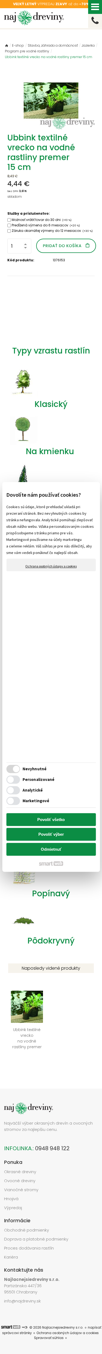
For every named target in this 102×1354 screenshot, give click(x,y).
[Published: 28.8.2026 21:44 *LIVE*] (24, 1327)
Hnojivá (11, 1199)
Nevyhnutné (35, 769)
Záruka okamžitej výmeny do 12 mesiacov (52, 230)
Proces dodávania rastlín (29, 1248)
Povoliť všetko (51, 819)
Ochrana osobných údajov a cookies (50, 566)
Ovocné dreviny (19, 1181)
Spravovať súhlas (49, 1337)
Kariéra (11, 1257)
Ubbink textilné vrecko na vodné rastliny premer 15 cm (27, 1041)
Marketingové (36, 801)
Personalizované (39, 779)
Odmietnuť (51, 849)
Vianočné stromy (21, 1190)
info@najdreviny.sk (22, 1301)
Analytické (33, 790)
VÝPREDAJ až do (51, 4)
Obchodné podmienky (26, 1230)
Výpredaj (13, 1208)
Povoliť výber (51, 834)
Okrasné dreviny (20, 1172)
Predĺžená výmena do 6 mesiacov (46, 225)
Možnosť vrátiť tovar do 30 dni (42, 219)
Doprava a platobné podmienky (36, 1239)
